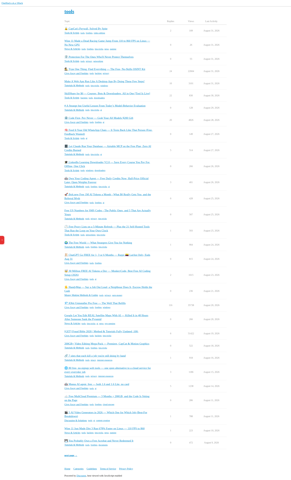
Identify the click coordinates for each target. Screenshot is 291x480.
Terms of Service (108, 468)
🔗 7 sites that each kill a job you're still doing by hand (95, 355)
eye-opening (110, 323)
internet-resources (104, 360)
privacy (89, 61)
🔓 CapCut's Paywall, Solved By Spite (85, 28)
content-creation (103, 420)
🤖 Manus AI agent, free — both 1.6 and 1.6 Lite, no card (96, 384)
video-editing (99, 33)
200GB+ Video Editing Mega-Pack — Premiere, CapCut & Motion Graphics (106, 343)
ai (101, 110)
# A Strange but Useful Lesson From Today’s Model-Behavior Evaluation (105, 105)
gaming (113, 49)
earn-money (117, 295)
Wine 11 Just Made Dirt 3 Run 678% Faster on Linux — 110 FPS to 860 (104, 428)
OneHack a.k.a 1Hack (12, 3)
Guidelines (92, 468)
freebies (89, 33)
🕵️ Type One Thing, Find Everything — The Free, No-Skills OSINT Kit (104, 69)
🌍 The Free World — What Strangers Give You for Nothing (98, 242)
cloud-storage (108, 404)
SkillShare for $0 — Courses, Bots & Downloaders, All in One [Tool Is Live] (107, 93)
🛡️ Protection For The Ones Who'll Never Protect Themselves (99, 56)
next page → (70, 455)
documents (103, 445)
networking (98, 61)
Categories (78, 468)
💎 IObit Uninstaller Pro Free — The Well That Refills (95, 303)
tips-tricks (99, 49)
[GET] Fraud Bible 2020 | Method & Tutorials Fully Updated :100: (101, 331)
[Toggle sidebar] (2, 240)
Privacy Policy (126, 468)
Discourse (81, 475)
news (106, 49)
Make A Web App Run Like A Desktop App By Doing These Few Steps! (104, 81)
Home (67, 468)
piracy (93, 360)
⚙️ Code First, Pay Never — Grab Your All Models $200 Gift (98, 117)
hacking (98, 73)
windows (104, 86)
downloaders (99, 98)
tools (82, 33)
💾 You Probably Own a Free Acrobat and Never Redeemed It (98, 440)
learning (83, 98)
